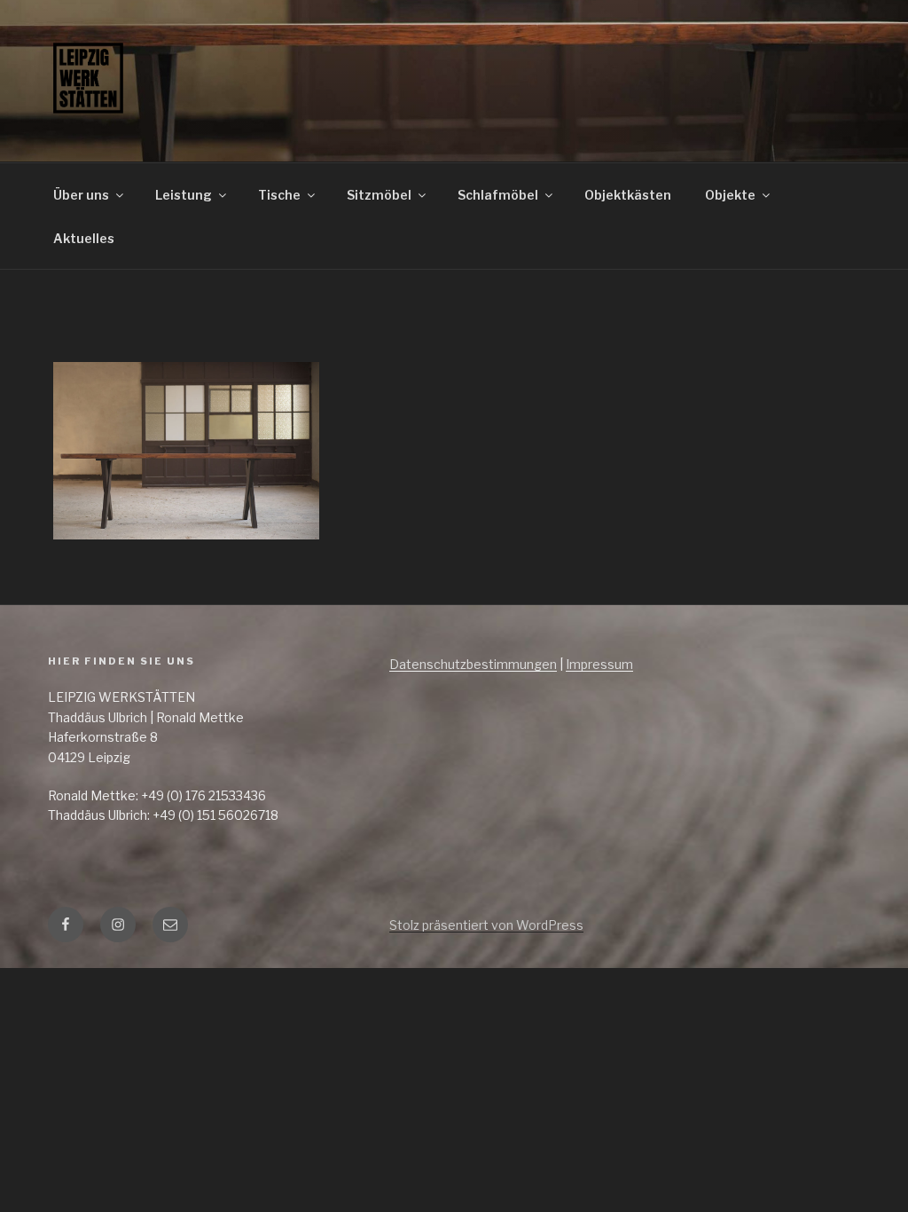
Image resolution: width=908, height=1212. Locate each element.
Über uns (81, 194)
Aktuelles (83, 238)
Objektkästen (627, 194)
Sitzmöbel (379, 194)
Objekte (730, 194)
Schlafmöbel (498, 194)
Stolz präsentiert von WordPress (486, 925)
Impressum (599, 664)
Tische (279, 194)
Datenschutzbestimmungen (473, 664)
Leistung (183, 194)
